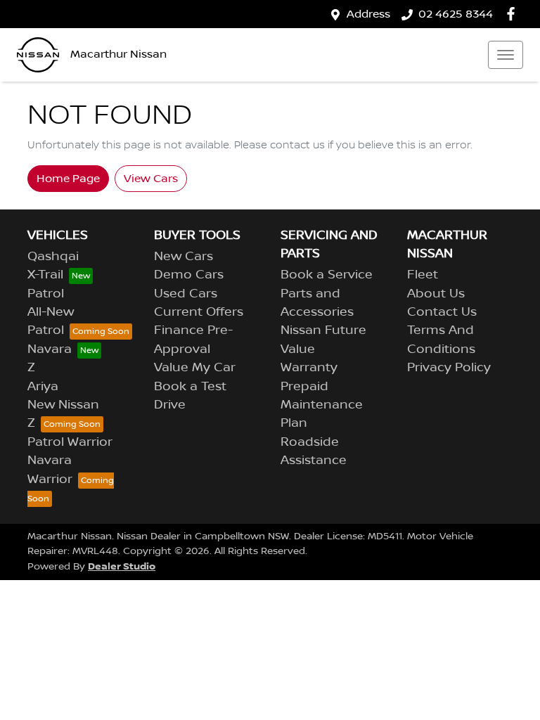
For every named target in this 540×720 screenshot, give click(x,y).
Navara (49, 349)
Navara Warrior (49, 470)
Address (368, 14)
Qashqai (53, 256)
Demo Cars (189, 275)
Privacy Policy (449, 367)
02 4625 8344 (455, 14)
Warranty (309, 367)
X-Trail (45, 275)
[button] (505, 55)
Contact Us (442, 312)
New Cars (183, 256)
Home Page (68, 178)
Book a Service (327, 275)
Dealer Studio (121, 566)
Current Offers (198, 312)
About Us (436, 294)
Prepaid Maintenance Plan (322, 405)
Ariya (42, 386)
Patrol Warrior (69, 442)
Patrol (45, 294)
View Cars (151, 178)
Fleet (422, 275)
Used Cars (185, 294)
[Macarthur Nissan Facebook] (513, 13)
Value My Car (195, 367)
